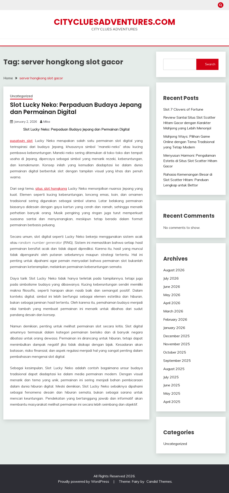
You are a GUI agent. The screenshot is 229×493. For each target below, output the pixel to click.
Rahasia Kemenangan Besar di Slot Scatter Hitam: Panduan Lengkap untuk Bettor (187, 179)
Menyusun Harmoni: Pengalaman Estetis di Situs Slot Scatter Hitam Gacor (190, 160)
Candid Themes (159, 481)
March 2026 (173, 311)
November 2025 (176, 344)
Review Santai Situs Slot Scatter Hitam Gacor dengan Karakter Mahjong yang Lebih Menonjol (189, 122)
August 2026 (173, 270)
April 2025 (171, 401)
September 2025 (177, 360)
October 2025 (174, 352)
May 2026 (171, 295)
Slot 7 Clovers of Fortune (183, 109)
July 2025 (171, 377)
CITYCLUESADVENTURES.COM (114, 22)
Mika (46, 122)
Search (210, 64)
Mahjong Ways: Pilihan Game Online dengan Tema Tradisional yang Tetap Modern (188, 141)
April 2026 (171, 303)
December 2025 (176, 336)
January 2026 (174, 327)
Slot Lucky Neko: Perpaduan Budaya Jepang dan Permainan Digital (76, 108)
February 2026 (175, 319)
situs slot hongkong (51, 188)
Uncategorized (21, 96)
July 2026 (171, 278)
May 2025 (171, 393)
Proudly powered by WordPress (84, 481)
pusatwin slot (21, 140)
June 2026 (171, 286)
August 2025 (173, 369)
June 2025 (171, 385)
